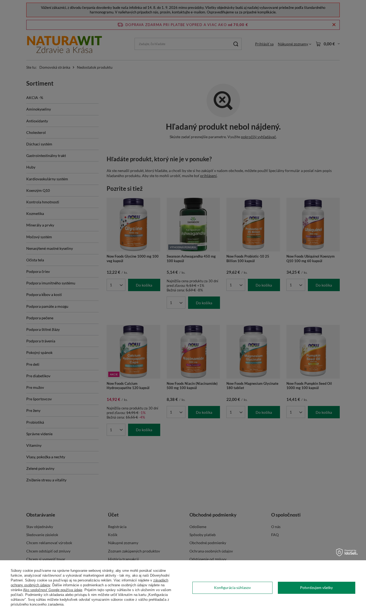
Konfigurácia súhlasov (232, 587)
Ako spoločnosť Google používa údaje (52, 590)
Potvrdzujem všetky (316, 587)
